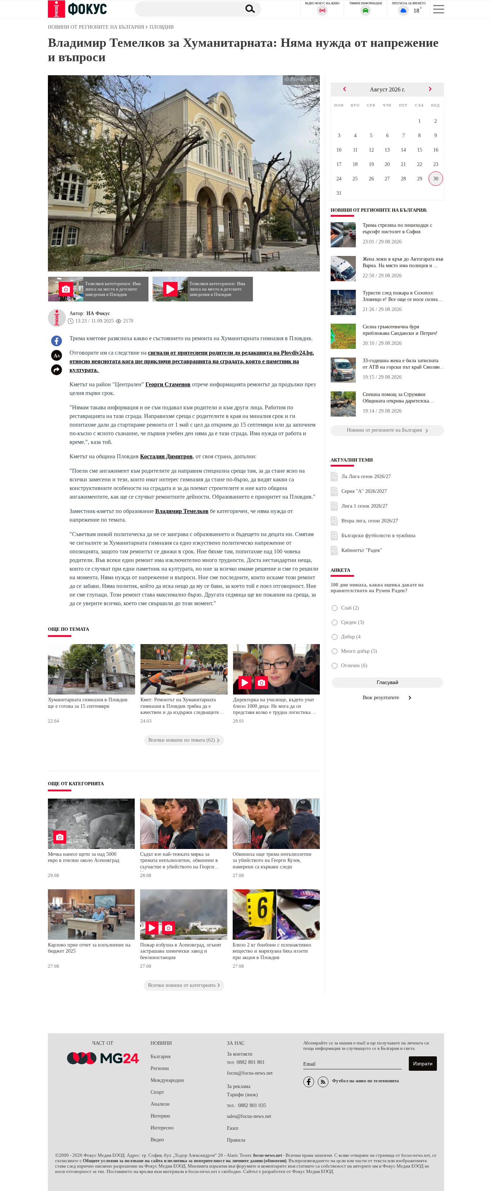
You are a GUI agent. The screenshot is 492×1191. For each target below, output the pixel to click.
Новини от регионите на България (378, 210)
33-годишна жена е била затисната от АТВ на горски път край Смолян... (403, 364)
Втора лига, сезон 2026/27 (369, 520)
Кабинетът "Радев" (361, 550)
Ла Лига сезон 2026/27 (366, 476)
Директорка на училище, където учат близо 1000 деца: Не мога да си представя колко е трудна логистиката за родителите (274, 707)
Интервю (160, 1116)
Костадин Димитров (166, 456)
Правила (236, 1140)
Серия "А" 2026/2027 (364, 491)
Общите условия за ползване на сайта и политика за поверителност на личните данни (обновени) (184, 1160)
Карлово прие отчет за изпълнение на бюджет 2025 (89, 948)
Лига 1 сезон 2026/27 (364, 506)
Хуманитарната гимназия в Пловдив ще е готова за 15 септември (88, 703)
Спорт (157, 1092)
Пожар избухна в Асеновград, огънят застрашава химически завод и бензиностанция (180, 951)
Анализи (160, 1104)
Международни (167, 1080)
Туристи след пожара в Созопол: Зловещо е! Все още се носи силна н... (400, 296)
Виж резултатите (382, 697)
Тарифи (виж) (242, 1094)
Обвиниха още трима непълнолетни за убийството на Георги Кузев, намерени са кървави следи (272, 860)
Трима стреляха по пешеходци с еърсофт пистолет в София (397, 228)
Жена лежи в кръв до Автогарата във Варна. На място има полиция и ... (403, 262)
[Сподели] (56, 369)
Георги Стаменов (168, 384)
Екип (232, 1128)
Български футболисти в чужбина (378, 535)
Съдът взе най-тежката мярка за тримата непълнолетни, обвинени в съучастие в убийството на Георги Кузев (179, 861)
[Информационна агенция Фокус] (308, 1082)
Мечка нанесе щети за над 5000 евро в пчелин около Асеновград (83, 857)
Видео (157, 1139)
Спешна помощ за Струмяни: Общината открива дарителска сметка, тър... (396, 398)
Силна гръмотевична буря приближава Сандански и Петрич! (400, 330)
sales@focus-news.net (249, 1116)
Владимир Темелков (182, 511)
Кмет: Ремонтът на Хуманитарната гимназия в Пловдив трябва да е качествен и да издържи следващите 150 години (179, 707)
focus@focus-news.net (250, 1073)
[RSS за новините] (323, 1082)
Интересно (162, 1128)
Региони (160, 1068)
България (160, 1056)
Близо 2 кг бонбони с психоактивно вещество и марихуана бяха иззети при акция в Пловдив (272, 951)
